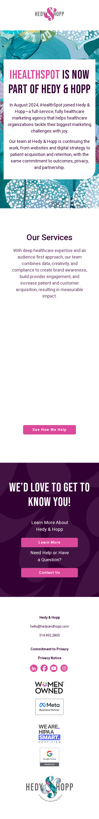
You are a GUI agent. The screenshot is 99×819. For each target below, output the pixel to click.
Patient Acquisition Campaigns (41, 386)
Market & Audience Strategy (56, 310)
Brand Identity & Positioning (55, 357)
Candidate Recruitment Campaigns (45, 398)
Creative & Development (52, 408)
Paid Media (37, 364)
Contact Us (49, 572)
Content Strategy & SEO (51, 415)
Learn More (49, 542)
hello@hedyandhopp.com (49, 626)
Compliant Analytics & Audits (44, 374)
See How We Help (49, 429)
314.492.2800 (49, 635)
